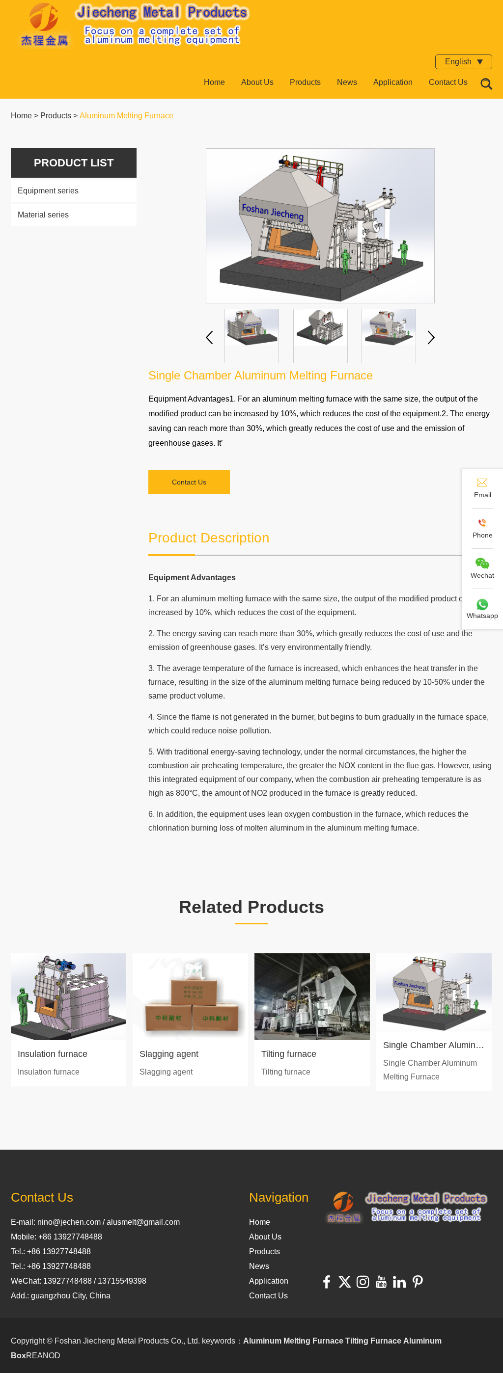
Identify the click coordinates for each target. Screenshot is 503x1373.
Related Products (251, 907)
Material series (43, 215)
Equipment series (48, 191)
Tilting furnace (288, 1054)
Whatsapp (482, 615)
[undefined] (320, 225)
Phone (483, 535)
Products (305, 82)
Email (482, 495)
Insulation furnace (52, 1054)
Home (214, 82)
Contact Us (448, 82)
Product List (73, 163)
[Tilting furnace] (312, 996)
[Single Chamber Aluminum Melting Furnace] (434, 992)
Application (393, 82)
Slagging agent (169, 1054)
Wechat (482, 575)
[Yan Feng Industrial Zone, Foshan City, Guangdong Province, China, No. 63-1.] (406, 1209)
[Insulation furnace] (68, 996)
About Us (257, 82)
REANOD (43, 1355)
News (347, 82)
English (459, 61)
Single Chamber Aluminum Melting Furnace (434, 1045)
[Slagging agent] (190, 996)
